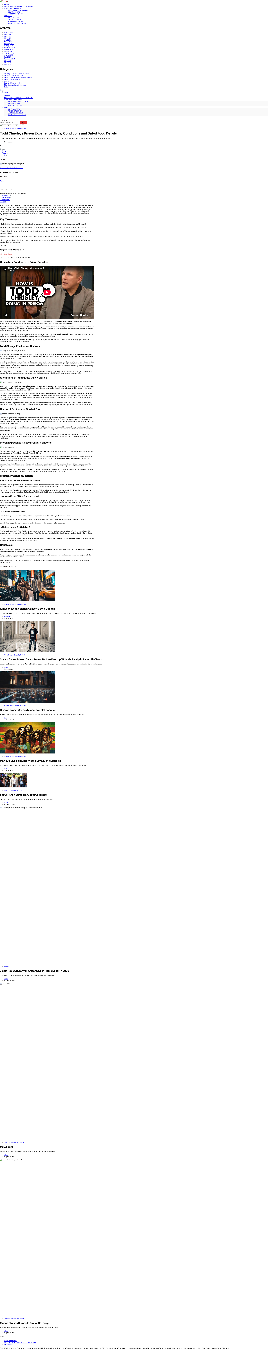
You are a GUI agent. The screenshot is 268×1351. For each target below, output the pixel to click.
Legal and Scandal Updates (13, 83)
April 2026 (7, 40)
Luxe (5, 718)
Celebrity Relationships (12, 79)
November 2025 (9, 49)
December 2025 (9, 47)
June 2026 (7, 36)
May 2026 (7, 38)
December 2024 (9, 59)
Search (23, 122)
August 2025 (8, 55)
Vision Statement (15, 19)
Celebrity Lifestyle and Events (14, 75)
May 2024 (7, 64)
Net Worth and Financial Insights (18, 6)
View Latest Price (6, 254)
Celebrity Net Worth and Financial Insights (18, 77)
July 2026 (7, 34)
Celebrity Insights (15, 14)
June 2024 (7, 63)
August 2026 (8, 32)
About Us (8, 16)
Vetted (7, 4)
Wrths (6, 802)
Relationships (14, 12)
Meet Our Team (14, 18)
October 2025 (8, 51)
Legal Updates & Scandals (19, 10)
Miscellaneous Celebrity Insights (15, 85)
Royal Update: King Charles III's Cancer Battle (11, 168)
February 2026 (9, 44)
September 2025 (9, 53)
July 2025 (7, 57)
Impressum (8, 1344)
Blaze (2, 181)
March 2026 (8, 42)
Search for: (3, 120)
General (6, 81)
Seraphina (7, 616)
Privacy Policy (10, 1341)
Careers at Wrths (15, 21)
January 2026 (8, 46)
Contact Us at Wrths (17, 23)
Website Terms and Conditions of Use (20, 1343)
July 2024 (7, 61)
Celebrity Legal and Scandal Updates (16, 74)
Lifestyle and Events (13, 8)
